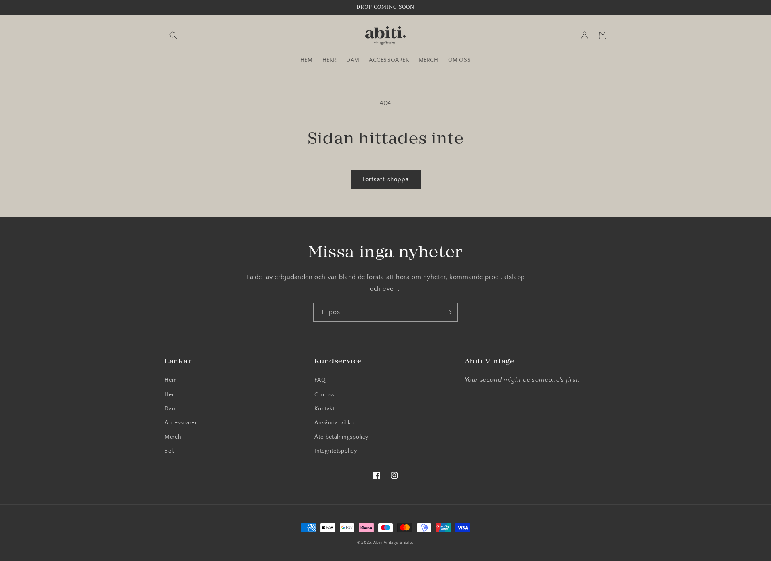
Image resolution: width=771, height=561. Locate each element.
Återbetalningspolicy (341, 437)
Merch (173, 437)
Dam (171, 409)
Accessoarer (181, 423)
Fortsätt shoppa (386, 179)
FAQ (320, 380)
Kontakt (324, 409)
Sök (170, 451)
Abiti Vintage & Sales (393, 543)
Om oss (324, 395)
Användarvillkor (335, 423)
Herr (170, 395)
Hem (171, 380)
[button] (173, 35)
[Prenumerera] (448, 312)
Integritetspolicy (335, 451)
